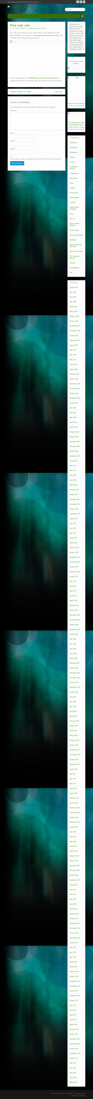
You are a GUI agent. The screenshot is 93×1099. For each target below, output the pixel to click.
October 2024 (74, 393)
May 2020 (73, 649)
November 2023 (75, 446)
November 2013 (75, 986)
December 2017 (75, 750)
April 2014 (73, 962)
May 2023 (73, 475)
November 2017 (75, 754)
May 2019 (73, 706)
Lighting (72, 202)
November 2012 (75, 1044)
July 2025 (73, 350)
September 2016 (75, 822)
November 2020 (75, 620)
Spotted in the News (76, 251)
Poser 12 (72, 219)
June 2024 (73, 412)
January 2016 (74, 861)
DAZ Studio (32, 28)
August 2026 (74, 287)
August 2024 (74, 403)
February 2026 (74, 316)
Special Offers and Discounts (75, 246)
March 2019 (73, 716)
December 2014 (75, 923)
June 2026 (73, 297)
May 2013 (73, 1015)
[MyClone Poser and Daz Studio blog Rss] (77, 2)
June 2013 (73, 1010)
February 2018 (74, 740)
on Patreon (78, 62)
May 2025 (73, 359)
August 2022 (74, 518)
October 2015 (74, 875)
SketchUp (73, 240)
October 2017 (74, 759)
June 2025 (73, 355)
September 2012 (75, 1053)
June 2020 (73, 644)
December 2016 (75, 808)
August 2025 (74, 345)
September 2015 (75, 880)
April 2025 (73, 364)
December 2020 (75, 615)
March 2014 (73, 966)
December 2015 (75, 865)
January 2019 (74, 726)
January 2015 (74, 918)
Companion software (73, 167)
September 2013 (75, 995)
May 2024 (73, 417)
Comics (72, 162)
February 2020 (74, 663)
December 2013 (75, 981)
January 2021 (74, 610)
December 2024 (75, 384)
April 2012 (73, 1077)
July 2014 (73, 947)
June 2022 (73, 528)
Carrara (72, 157)
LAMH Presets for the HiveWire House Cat (43, 78)
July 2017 (73, 774)
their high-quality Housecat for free (46, 35)
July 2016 (73, 832)
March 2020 (73, 658)
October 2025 (74, 335)
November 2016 (75, 812)
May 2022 (73, 533)
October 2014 (74, 933)
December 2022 (75, 499)
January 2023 (74, 494)
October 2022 (74, 509)
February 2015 (74, 914)
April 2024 (73, 422)
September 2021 (75, 571)
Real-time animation (76, 235)
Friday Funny (74, 192)
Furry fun (58, 92)
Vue (71, 272)
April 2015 (73, 904)
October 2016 (74, 817)
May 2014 (73, 957)
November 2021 (75, 562)
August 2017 (74, 769)
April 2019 (73, 711)
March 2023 (73, 485)
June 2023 (73, 470)
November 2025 (75, 331)
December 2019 (75, 673)
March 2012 (73, 1082)
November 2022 (75, 504)
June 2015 (73, 894)
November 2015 (75, 870)
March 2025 (73, 369)
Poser (44, 28)
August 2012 (74, 1058)
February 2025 (74, 374)
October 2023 (74, 451)
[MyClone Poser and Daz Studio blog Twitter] (84, 2)
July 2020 (73, 639)
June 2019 (73, 702)
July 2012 (73, 1063)
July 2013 (73, 1005)
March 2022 (73, 543)
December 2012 (75, 1039)
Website (12, 149)
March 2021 (73, 600)
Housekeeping (74, 197)
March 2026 (73, 311)
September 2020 (75, 629)
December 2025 (75, 326)
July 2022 (73, 523)
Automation (73, 152)
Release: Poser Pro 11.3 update (21, 92)
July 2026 (73, 292)
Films (71, 183)
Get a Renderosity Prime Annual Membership (76, 123)
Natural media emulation (74, 208)
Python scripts (74, 230)
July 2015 (73, 889)
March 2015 (73, 909)
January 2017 (74, 803)
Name (12, 133)
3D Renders (73, 142)
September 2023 (75, 456)
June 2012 (73, 1068)
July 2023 (73, 465)
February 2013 (74, 1029)
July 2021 (73, 581)
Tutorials (72, 263)
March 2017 (73, 793)
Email (12, 141)
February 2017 (74, 798)
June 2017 (73, 779)
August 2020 (74, 634)
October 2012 (74, 1048)
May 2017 (73, 783)
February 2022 (74, 547)
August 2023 (74, 461)
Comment (14, 110)
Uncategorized (74, 267)
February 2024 (74, 432)
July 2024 (73, 408)
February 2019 (74, 721)
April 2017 (73, 788)
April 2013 (73, 1020)
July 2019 (73, 697)
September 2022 (75, 514)
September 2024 (75, 398)
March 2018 (73, 735)
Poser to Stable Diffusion (74, 224)
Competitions (74, 173)
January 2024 (74, 437)
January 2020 (74, 668)
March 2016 (73, 851)
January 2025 (74, 379)
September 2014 (75, 938)
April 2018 (73, 730)
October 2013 (74, 991)
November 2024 (75, 388)
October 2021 (74, 567)
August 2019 (74, 692)
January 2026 (74, 321)
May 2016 (73, 841)
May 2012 (73, 1073)
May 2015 (73, 899)
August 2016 (74, 827)
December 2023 (75, 441)
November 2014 (75, 928)
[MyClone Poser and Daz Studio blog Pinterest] (81, 2)
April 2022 (73, 538)
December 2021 (75, 557)
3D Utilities (73, 147)
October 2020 (74, 624)
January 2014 (74, 976)
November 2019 (75, 677)
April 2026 (73, 306)
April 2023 (73, 480)
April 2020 (73, 653)
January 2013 (74, 1034)
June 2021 (73, 586)
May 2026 (73, 302)
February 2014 (74, 971)
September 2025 (75, 340)
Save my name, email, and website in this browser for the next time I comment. (35, 159)
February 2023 (74, 489)
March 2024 (73, 427)
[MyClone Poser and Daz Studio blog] (20, 7)
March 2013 (73, 1024)
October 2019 (74, 682)
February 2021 (74, 605)
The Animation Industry (75, 257)
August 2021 (74, 576)
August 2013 (74, 1000)
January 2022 (74, 552)
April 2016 (73, 846)
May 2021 (73, 591)
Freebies (39, 28)
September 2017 (75, 764)
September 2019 (75, 687)
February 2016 (74, 856)
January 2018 (74, 745)
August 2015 (74, 885)
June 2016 (73, 836)
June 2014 (73, 952)
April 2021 (73, 596)
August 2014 (74, 942)
